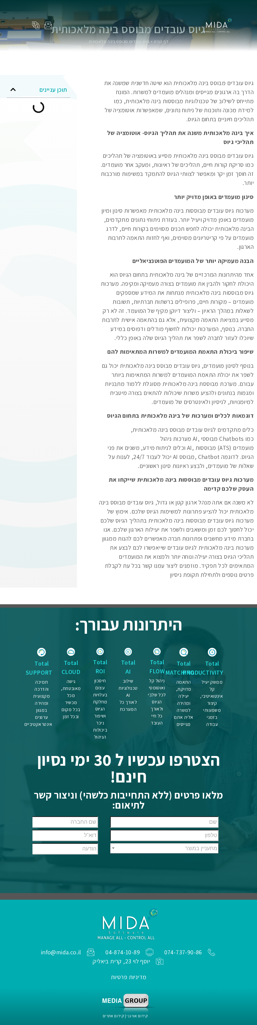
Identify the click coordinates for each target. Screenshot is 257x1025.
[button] (129, 23)
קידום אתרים (113, 1015)
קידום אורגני (137, 1015)
